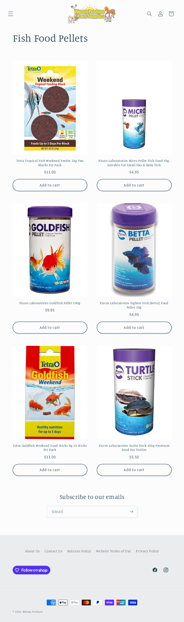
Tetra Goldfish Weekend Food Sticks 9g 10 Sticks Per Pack (50, 448)
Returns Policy (79, 551)
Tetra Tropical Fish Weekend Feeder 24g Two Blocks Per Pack (50, 163)
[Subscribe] (131, 512)
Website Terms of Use (113, 551)
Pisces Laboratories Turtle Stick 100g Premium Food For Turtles (134, 448)
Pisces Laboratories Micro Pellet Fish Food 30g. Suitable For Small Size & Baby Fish (134, 163)
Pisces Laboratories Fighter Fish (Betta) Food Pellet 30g (134, 305)
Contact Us (53, 551)
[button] (10, 13)
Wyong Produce (33, 611)
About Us (32, 551)
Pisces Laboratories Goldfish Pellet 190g (49, 303)
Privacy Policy (147, 551)
